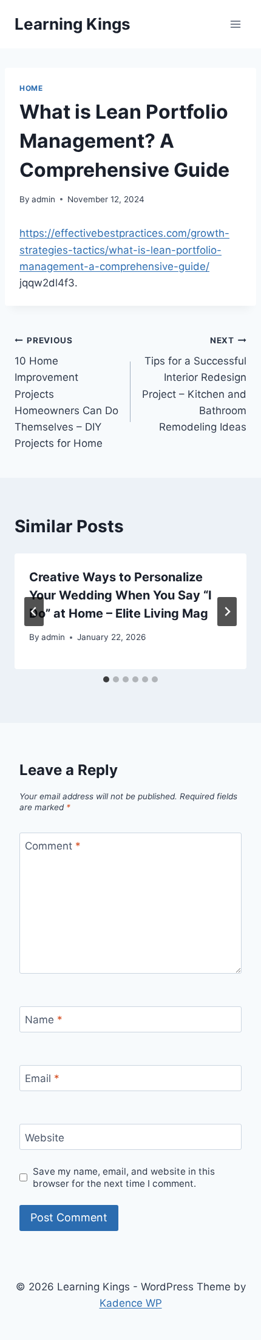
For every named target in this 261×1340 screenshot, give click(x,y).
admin (43, 199)
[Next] (227, 611)
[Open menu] (235, 24)
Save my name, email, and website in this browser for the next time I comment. (124, 1177)
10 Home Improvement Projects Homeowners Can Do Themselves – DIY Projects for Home (66, 392)
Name (44, 1020)
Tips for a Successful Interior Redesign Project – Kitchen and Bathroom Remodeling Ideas (194, 384)
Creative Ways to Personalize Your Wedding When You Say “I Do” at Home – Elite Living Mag (120, 595)
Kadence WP (131, 1303)
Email (42, 1078)
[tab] (106, 679)
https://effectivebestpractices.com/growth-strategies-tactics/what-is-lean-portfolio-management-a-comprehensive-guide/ (124, 249)
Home (30, 88)
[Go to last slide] (34, 611)
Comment (53, 846)
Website (44, 1137)
